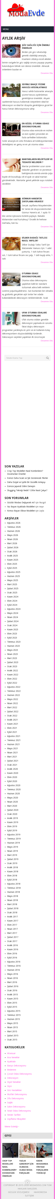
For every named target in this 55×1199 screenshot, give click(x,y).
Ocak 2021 (12, 765)
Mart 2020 (12, 806)
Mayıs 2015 (12, 1023)
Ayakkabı (11, 1061)
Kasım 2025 (12, 560)
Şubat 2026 (12, 547)
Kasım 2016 (12, 949)
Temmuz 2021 (14, 740)
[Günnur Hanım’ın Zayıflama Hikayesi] (11, 204)
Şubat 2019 (12, 859)
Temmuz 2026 (14, 527)
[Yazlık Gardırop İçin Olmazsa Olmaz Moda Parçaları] (27, 1150)
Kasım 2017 (12, 920)
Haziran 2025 (13, 576)
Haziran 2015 (13, 1019)
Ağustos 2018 (13, 884)
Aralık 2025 (12, 555)
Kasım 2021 (12, 724)
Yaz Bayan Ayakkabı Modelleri (21, 506)
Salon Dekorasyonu (16, 1106)
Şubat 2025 (12, 588)
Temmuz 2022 (14, 691)
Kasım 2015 (12, 998)
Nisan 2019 (12, 851)
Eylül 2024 (12, 605)
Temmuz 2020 (14, 789)
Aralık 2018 (12, 867)
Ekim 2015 (12, 1003)
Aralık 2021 (12, 720)
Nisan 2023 (12, 654)
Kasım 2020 (12, 773)
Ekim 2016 (12, 953)
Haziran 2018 (13, 892)
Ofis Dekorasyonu (15, 1098)
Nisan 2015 (12, 1027)
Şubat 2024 (12, 621)
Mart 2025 (12, 584)
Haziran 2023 (13, 646)
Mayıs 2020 (12, 797)
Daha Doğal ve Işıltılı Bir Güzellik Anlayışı (26, 482)
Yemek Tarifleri (14, 1115)
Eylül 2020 (12, 781)
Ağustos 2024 (13, 609)
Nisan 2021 (12, 752)
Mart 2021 (12, 756)
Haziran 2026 (13, 531)
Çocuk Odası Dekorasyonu (19, 1074)
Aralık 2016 (12, 945)
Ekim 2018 (12, 875)
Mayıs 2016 (12, 974)
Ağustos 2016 (13, 962)
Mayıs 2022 (12, 699)
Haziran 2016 (13, 970)
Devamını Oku (47, 73)
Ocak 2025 (12, 592)
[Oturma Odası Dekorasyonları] (11, 279)
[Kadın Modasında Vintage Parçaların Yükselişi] (44, 1150)
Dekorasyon (12, 1078)
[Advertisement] (27, 414)
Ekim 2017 (12, 925)
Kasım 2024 (12, 596)
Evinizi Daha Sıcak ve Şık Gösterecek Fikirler (27, 478)
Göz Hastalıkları (14, 1090)
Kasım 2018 (12, 871)
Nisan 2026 (12, 539)
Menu (6, 29)
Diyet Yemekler (14, 1082)
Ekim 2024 (12, 601)
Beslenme (11, 1070)
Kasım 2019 (12, 822)
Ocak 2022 (12, 715)
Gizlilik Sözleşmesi (18, 1192)
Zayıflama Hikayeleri (16, 1119)
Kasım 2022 (12, 674)
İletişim (29, 1195)
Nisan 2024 (12, 617)
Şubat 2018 (12, 908)
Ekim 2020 (12, 777)
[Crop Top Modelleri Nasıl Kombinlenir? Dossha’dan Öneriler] (10, 1150)
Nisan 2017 (12, 929)
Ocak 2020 (12, 814)
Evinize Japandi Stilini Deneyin (21, 486)
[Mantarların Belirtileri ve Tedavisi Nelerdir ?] (11, 165)
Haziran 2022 (13, 695)
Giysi (9, 1086)
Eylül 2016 (12, 957)
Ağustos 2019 (13, 834)
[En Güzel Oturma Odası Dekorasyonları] (11, 129)
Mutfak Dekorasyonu (17, 1094)
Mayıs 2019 (12, 847)
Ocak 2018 (12, 912)
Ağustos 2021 (13, 736)
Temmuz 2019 (14, 838)
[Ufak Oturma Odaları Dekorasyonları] (11, 318)
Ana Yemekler (13, 1057)
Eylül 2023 (12, 637)
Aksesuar (11, 1053)
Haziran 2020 (13, 793)
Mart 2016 (12, 982)
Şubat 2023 (12, 662)
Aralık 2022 (12, 670)
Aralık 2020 (12, 769)
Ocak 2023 (12, 666)
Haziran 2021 (13, 744)
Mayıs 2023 (12, 650)
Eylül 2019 (12, 830)
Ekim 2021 (12, 728)
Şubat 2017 (12, 937)
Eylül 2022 (12, 683)
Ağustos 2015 (13, 1011)
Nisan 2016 (12, 978)
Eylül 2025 (12, 568)
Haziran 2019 (13, 843)
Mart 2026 (12, 543)
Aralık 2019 (12, 818)
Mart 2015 (12, 1031)
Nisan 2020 (12, 802)
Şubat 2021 (12, 761)
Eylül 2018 (12, 879)
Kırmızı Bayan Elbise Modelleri (21, 510)
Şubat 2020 (12, 810)
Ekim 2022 (12, 679)
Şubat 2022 (12, 711)
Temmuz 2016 (14, 966)
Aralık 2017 (12, 916)
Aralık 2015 (12, 994)
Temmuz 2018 (14, 888)
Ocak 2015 (12, 1039)
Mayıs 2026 (12, 535)
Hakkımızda (40, 1192)
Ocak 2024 (12, 625)
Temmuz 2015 (14, 1015)
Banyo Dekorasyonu (16, 1065)
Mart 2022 (12, 707)
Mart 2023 (12, 658)
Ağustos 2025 (13, 572)
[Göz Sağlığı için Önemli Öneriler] (11, 51)
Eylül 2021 (12, 732)
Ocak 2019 (12, 863)
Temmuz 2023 (14, 642)
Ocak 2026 (12, 551)
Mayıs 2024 (12, 613)
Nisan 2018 (12, 900)
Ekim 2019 (12, 826)
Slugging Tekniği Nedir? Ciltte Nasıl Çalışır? (27, 490)
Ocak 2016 (12, 990)
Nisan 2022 (12, 703)
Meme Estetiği (11, 1126)
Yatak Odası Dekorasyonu (19, 1111)
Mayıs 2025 (12, 580)
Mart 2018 (12, 904)
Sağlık (10, 1102)
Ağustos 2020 (13, 785)
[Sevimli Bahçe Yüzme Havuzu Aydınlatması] (11, 90)
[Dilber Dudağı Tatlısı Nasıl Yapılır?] (11, 243)
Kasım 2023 (12, 629)
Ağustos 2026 (13, 523)
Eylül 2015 (12, 1007)
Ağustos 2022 (13, 687)
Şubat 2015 (12, 1035)
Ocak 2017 (12, 941)
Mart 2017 (12, 933)
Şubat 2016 (12, 986)
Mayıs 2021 (12, 748)
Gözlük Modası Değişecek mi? (21, 502)
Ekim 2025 (12, 564)
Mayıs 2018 (12, 896)
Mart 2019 (12, 855)
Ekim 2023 (12, 633)
